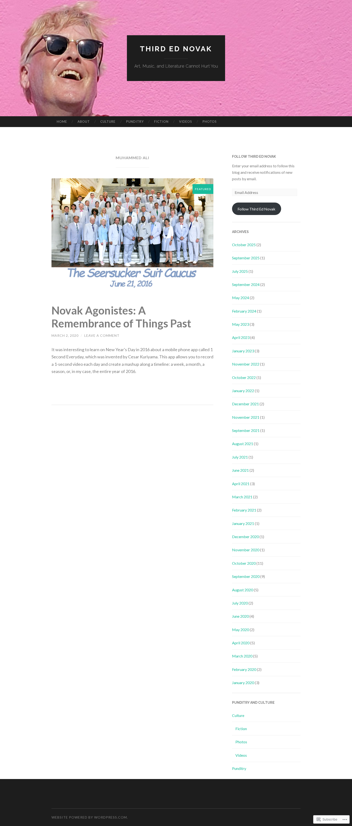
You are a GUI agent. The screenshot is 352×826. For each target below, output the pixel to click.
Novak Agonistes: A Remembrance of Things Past (121, 317)
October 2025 (244, 244)
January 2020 (243, 682)
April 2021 (241, 483)
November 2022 (245, 364)
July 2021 (240, 457)
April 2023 (241, 337)
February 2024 (244, 311)
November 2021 (245, 417)
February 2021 (244, 510)
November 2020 (245, 549)
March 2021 (242, 496)
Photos (210, 121)
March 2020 (242, 656)
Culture (107, 121)
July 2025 (240, 271)
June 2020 (240, 616)
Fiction (161, 121)
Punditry (135, 121)
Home (62, 121)
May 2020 (240, 629)
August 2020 (242, 590)
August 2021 (242, 443)
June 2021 (240, 470)
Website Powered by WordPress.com (89, 817)
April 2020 (241, 642)
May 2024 (240, 297)
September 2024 (246, 284)
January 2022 (243, 390)
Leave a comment (101, 335)
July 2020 (240, 603)
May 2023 (240, 324)
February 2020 (244, 669)
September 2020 (246, 576)
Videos (185, 121)
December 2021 (245, 403)
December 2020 (245, 536)
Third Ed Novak (176, 49)
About (84, 121)
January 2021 (243, 523)
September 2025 (246, 258)
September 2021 (246, 430)
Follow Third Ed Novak (254, 156)
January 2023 (243, 351)
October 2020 (244, 563)
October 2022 (244, 377)
